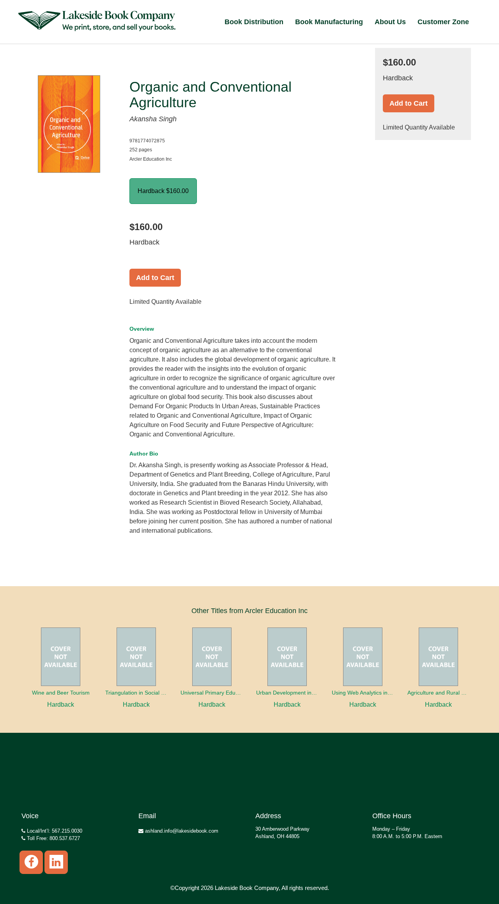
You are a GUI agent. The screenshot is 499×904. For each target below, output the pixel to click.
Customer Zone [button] (443, 22)
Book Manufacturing (329, 22)
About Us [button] (390, 22)
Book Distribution (254, 22)
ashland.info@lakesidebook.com (180, 831)
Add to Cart (155, 278)
